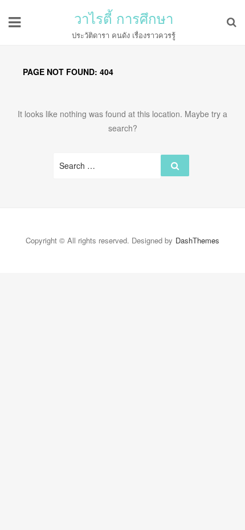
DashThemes (197, 240)
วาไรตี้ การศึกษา (123, 18)
